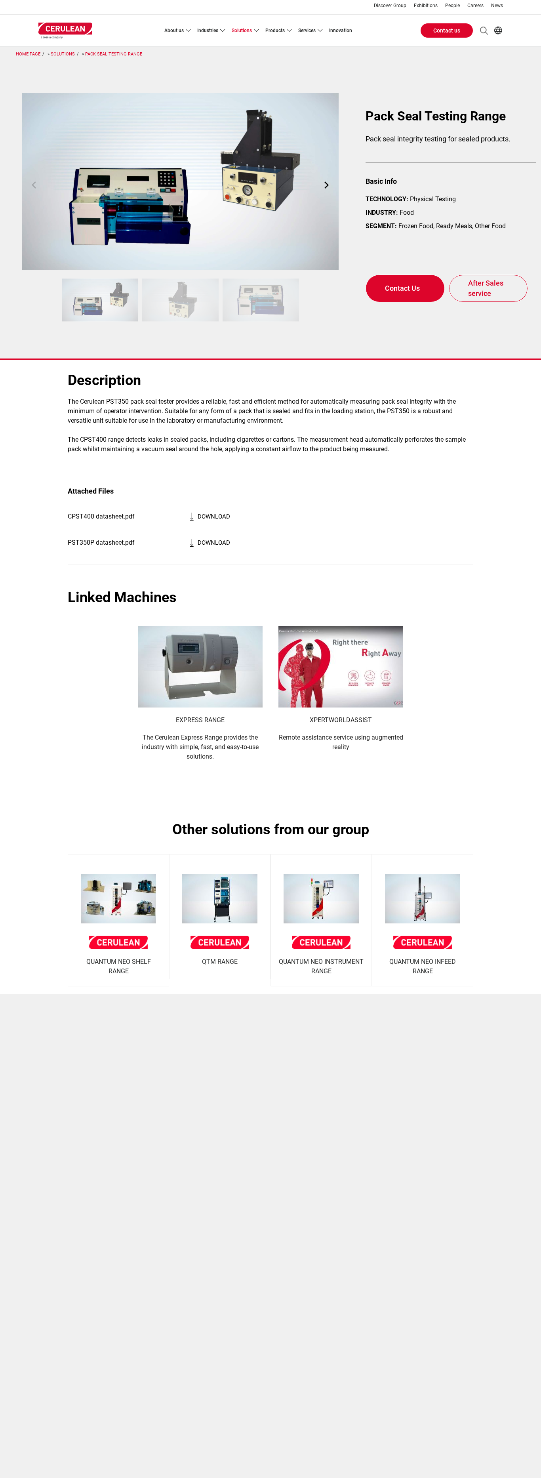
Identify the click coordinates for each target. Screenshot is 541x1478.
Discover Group (390, 5)
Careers (475, 5)
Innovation (340, 30)
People (452, 5)
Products (275, 30)
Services (307, 30)
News (497, 5)
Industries (207, 30)
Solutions (242, 30)
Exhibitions (426, 5)
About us (174, 30)
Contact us (446, 30)
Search (484, 30)
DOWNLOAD (214, 516)
